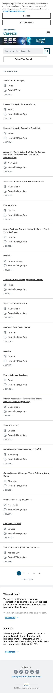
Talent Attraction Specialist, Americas (21, 547)
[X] (37, 672)
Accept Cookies (26, 22)
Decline (26, 16)
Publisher (7, 256)
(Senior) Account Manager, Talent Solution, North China (26, 474)
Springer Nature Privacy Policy (26, 676)
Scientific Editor (10, 425)
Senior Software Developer (15, 375)
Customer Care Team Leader (16, 327)
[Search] (47, 51)
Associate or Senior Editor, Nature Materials (23, 181)
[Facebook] (16, 672)
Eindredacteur (10, 205)
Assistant (7, 351)
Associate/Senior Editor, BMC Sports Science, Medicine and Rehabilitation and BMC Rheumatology (24, 155)
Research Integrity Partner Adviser (19, 104)
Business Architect (12, 523)
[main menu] (48, 32)
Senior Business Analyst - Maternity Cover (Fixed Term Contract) (26, 230)
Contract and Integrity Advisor (17, 500)
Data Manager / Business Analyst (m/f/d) (22, 449)
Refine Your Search (23, 59)
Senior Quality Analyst (13, 80)
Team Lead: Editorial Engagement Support (23, 279)
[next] (39, 573)
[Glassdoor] (21, 672)
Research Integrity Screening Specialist (21, 128)
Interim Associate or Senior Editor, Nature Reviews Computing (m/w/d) (22, 400)
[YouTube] (27, 672)
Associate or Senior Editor (15, 303)
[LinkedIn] (32, 672)
